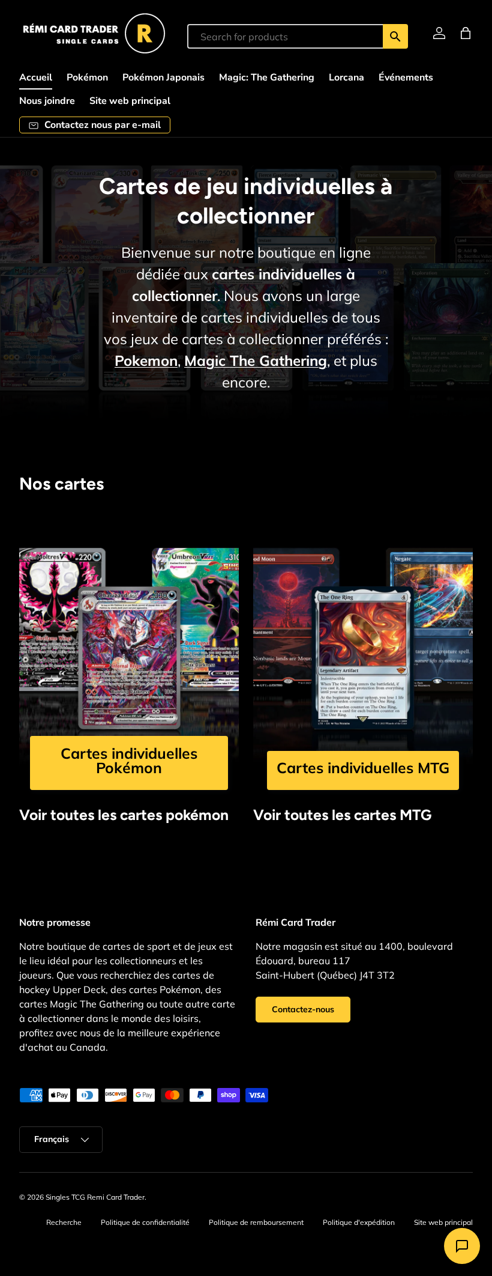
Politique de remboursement (256, 1222)
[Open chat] (462, 1246)
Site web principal (129, 101)
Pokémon (87, 77)
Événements (406, 77)
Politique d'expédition (359, 1222)
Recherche (64, 1222)
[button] (465, 33)
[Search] (395, 36)
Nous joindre (47, 101)
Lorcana (346, 77)
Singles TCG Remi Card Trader (95, 1197)
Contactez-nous (303, 1009)
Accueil (35, 77)
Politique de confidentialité (145, 1222)
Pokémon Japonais (163, 77)
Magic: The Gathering (266, 77)
